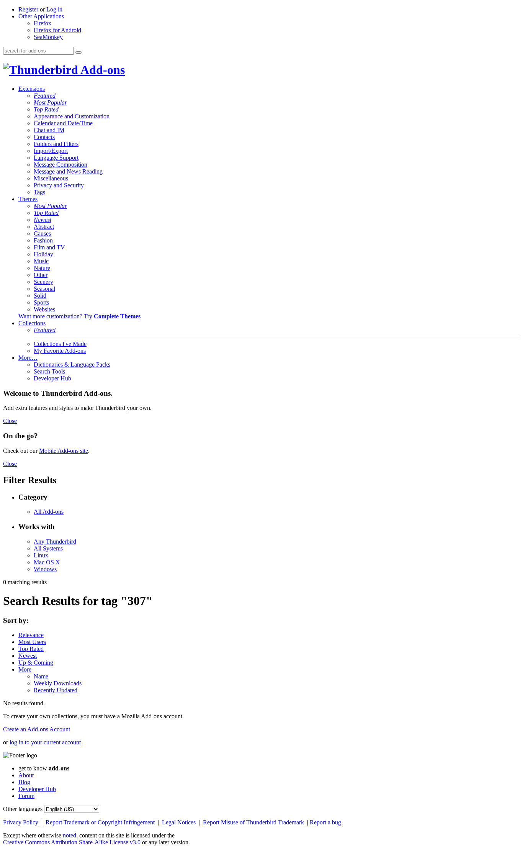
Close (10, 421)
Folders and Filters (56, 144)
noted (69, 835)
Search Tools (49, 371)
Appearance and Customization (72, 116)
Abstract (44, 226)
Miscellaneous (51, 178)
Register (28, 9)
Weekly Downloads (58, 683)
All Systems (48, 548)
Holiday (43, 254)
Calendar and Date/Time (63, 123)
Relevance (31, 635)
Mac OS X (47, 562)
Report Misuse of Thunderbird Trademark (254, 822)
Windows (45, 569)
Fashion (43, 240)
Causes (42, 233)
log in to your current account (45, 742)
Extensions (31, 88)
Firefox (42, 23)
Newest (42, 219)
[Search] (78, 52)
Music (41, 261)
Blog (24, 782)
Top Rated (46, 109)
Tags (39, 192)
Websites (44, 309)
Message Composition (60, 164)
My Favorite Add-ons (60, 350)
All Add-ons (49, 511)
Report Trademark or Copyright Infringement (101, 822)
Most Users (32, 642)
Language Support (56, 157)
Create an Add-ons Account (36, 729)
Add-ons (101, 70)
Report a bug (325, 822)
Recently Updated (55, 690)
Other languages (22, 809)
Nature (42, 268)
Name (41, 676)
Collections (32, 323)
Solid (40, 295)
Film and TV (49, 247)
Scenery (43, 282)
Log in (54, 9)
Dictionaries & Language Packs (72, 364)
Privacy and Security (59, 185)
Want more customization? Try (79, 316)
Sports (41, 302)
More (24, 669)
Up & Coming (35, 662)
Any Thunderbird (55, 541)
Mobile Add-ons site (63, 450)
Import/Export (51, 150)
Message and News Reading (68, 171)
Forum (26, 796)
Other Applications (41, 16)
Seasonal (44, 288)
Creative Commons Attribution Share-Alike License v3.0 (72, 842)
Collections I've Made (60, 344)
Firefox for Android (57, 30)
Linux (41, 555)
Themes (28, 199)
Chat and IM (49, 130)
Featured (45, 95)
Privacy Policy (21, 822)
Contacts (44, 137)
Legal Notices (179, 822)
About (26, 775)
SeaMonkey (48, 37)
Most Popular (50, 102)
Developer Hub (52, 378)
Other (40, 275)
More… (28, 357)
